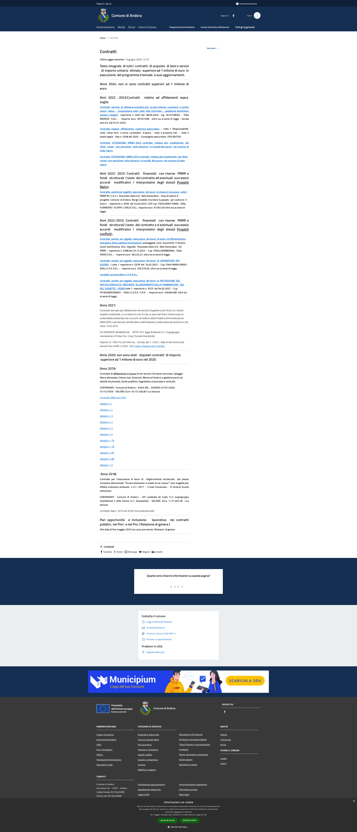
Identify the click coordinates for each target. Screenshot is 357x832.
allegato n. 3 (106, 416)
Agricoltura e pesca (188, 764)
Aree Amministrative (106, 739)
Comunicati (225, 739)
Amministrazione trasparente (193, 784)
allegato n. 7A (107, 440)
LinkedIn (159, 551)
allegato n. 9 (106, 465)
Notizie (223, 734)
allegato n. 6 (106, 434)
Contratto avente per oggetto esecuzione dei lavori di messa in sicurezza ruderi (143, 192)
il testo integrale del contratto (149, 346)
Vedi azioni (211, 48)
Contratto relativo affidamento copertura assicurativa (129, 129)
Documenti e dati (105, 764)
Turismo (141, 764)
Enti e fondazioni (104, 749)
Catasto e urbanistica (148, 759)
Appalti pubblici (145, 754)
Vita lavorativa (145, 744)
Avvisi (223, 744)
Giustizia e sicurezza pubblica (193, 739)
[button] (178, 827)
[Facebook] (232, 15)
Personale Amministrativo (109, 759)
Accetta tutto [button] (168, 820)
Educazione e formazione (191, 734)
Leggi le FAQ (143, 794)
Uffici (99, 744)
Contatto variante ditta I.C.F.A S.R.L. (119, 274)
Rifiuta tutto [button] (189, 820)
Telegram (146, 551)
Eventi (223, 763)
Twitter (119, 551)
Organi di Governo (105, 734)
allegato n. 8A (107, 453)
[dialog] (178, 815)
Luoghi (223, 758)
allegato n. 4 (106, 422)
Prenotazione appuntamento (151, 784)
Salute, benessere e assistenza (193, 754)
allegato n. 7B (107, 447)
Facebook (107, 551)
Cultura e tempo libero (148, 739)
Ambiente (183, 749)
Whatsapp (132, 551)
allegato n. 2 (106, 410)
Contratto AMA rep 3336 (113, 397)
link (205, 814)
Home (102, 37)
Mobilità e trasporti (147, 769)
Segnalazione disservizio (149, 789)
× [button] (354, 801)
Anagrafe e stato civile (148, 734)
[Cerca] (257, 15)
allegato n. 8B (107, 459)
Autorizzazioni (186, 759)
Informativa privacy (188, 789)
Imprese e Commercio (148, 749)
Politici (100, 754)
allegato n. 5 (106, 428)
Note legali (184, 794)
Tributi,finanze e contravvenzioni (194, 744)
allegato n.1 (106, 404)
